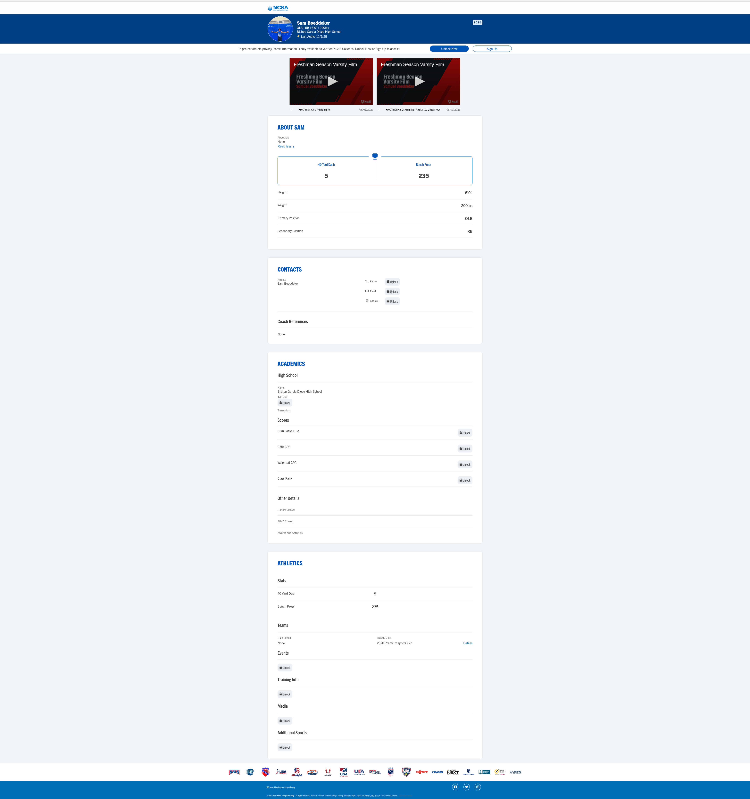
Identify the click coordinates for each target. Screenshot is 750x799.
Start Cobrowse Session (389, 796)
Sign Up (492, 49)
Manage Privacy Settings (346, 796)
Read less (286, 146)
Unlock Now (449, 49)
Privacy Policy (331, 796)
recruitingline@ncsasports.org (282, 787)
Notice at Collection (317, 796)
